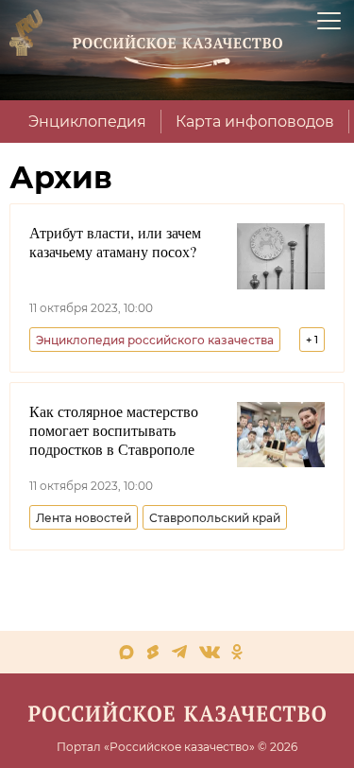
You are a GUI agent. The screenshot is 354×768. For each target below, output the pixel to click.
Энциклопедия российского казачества (155, 340)
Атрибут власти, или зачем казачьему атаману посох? (115, 242)
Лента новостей (83, 518)
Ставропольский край (214, 518)
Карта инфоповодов (255, 122)
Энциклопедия (87, 122)
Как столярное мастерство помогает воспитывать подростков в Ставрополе (113, 430)
